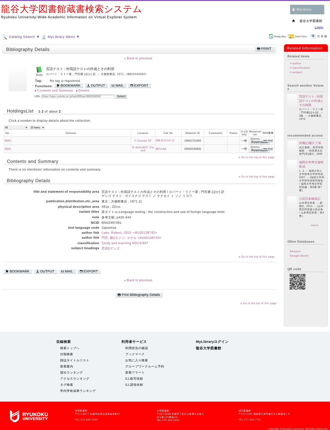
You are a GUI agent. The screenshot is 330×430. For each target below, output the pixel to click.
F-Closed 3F (143, 140)
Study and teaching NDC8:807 (125, 243)
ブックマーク (135, 354)
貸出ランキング (71, 372)
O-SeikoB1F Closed (143, 149)
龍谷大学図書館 (208, 348)
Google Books (299, 255)
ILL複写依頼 (134, 378)
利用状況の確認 (136, 348)
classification (301, 67)
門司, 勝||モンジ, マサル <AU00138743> (131, 237)
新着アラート (135, 372)
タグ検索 (66, 384)
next (314, 225)
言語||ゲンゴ (111, 248)
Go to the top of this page (257, 157)
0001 (8, 140)
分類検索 (66, 354)
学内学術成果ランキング (78, 390)
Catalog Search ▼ (24, 37)
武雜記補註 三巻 (310, 143)
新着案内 (66, 366)
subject (297, 72)
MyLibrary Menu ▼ (63, 37)
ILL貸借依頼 (134, 384)
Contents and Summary (55, 90)
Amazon (295, 251)
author (296, 63)
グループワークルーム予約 (144, 366)
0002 (8, 148)
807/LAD (161, 148)
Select (121, 96)
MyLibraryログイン (212, 342)
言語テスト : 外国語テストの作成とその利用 (311, 101)
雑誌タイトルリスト (74, 360)
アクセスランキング (74, 378)
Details (83, 90)
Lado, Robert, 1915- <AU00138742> (129, 232)
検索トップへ (70, 348)
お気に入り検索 (136, 360)
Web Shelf (268, 140)
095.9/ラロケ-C (165, 140)
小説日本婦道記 (309, 198)
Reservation (259, 142)
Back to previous (139, 58)
